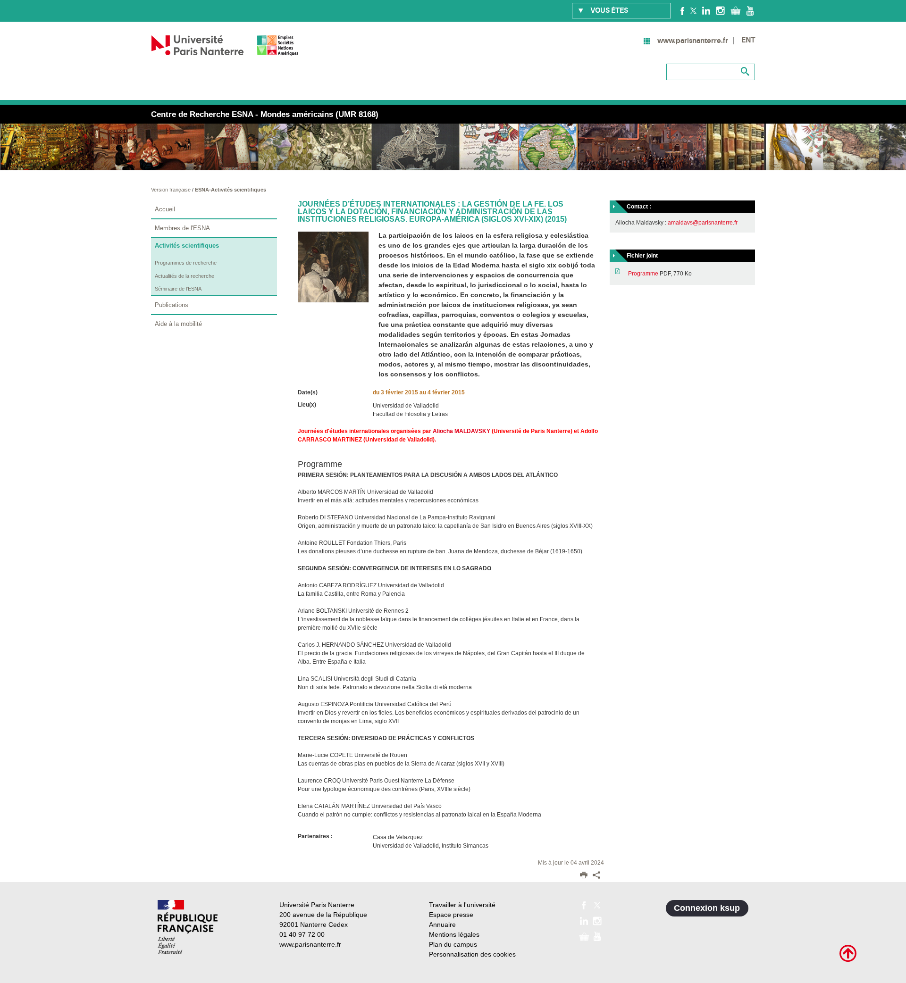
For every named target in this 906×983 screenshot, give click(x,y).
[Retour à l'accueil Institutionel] (188, 927)
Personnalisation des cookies (472, 954)
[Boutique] (735, 10)
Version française (171, 189)
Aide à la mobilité (178, 323)
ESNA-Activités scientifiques (230, 189)
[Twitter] (693, 10)
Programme (643, 273)
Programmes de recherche (186, 263)
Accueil (165, 209)
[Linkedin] (706, 10)
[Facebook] (682, 10)
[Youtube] (750, 10)
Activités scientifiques (187, 245)
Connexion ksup (707, 908)
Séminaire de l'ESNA (178, 289)
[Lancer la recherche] (745, 71)
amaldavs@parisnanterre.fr (703, 222)
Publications (171, 304)
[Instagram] (720, 10)
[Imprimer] (583, 876)
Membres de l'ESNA (182, 228)
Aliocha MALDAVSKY (461, 431)
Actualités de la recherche (184, 276)
